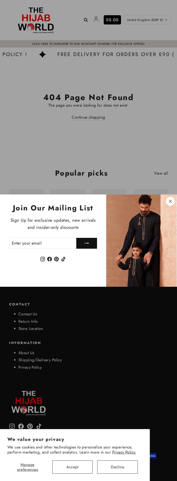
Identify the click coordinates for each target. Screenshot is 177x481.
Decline (117, 467)
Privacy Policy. (124, 452)
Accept (72, 467)
